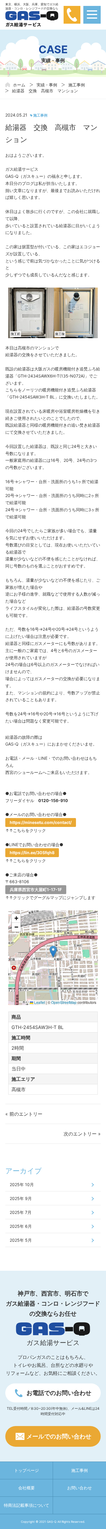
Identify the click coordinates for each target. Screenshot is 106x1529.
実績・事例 (47, 84)
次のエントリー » (82, 1134)
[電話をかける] (72, 14)
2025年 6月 (21, 1226)
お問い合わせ (79, 1487)
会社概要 (26, 1487)
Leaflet (39, 1002)
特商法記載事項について (26, 1505)
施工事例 (76, 84)
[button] (53, 952)
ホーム (19, 84)
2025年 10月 (22, 1184)
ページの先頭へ (91, 1514)
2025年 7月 (21, 1212)
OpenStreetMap (64, 1002)
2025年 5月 (21, 1240)
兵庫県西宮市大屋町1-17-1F (36, 889)
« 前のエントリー (23, 1114)
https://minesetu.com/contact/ (41, 822)
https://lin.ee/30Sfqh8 (32, 852)
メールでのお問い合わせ (58, 1436)
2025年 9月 (21, 1198)
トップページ (26, 1470)
